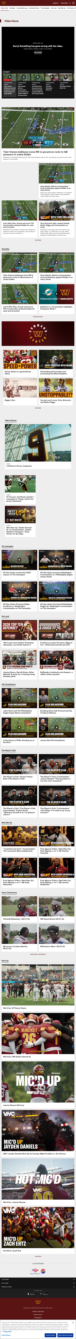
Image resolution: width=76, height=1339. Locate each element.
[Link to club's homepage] (3, 2)
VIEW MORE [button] (38, 240)
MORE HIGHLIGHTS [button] (38, 316)
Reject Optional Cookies (65, 1335)
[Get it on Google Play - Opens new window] (44, 1294)
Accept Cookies (50, 1335)
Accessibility (38, 1317)
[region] (38, 1329)
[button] (38, 52)
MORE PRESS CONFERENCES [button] (38, 954)
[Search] (70, 3)
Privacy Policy (38, 1314)
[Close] (73, 1323)
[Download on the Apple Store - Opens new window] (31, 1294)
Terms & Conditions (38, 1311)
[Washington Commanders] (38, 1302)
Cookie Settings (6, 1335)
